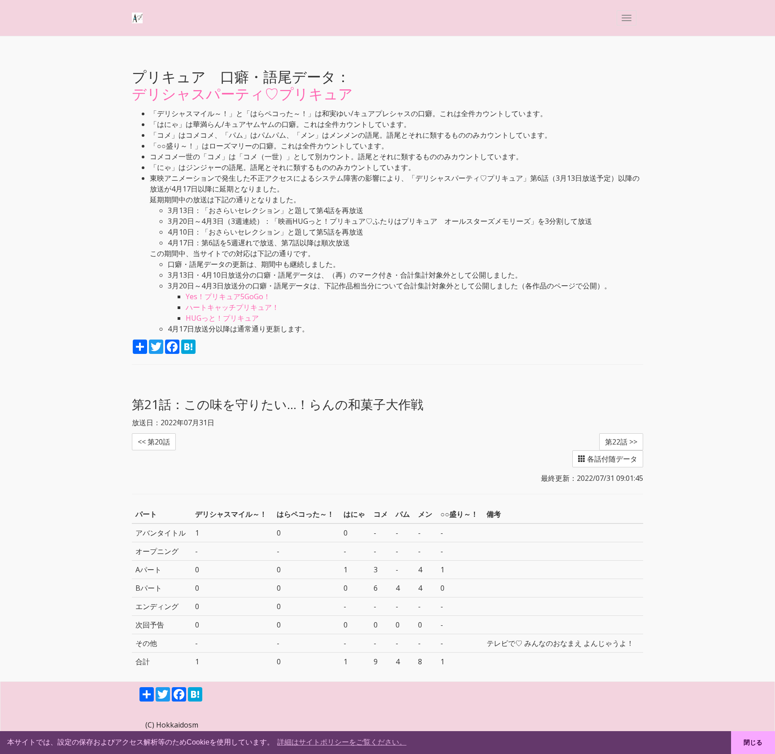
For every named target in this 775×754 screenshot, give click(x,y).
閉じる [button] (753, 742)
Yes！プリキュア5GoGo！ (228, 296)
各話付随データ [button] (611, 459)
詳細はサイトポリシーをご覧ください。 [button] (341, 742)
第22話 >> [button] (621, 442)
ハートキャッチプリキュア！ (232, 307)
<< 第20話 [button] (154, 442)
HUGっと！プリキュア (222, 318)
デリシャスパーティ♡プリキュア (242, 93)
